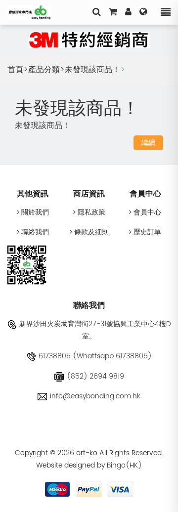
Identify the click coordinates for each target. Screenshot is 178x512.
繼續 (148, 142)
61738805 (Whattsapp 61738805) (95, 356)
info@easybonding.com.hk (95, 396)
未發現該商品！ (92, 69)
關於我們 (34, 212)
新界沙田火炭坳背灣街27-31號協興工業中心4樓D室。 (95, 330)
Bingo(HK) (124, 465)
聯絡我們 (34, 232)
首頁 (15, 69)
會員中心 (146, 212)
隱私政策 (90, 212)
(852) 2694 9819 (95, 376)
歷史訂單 (146, 232)
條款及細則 (90, 232)
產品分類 (44, 69)
